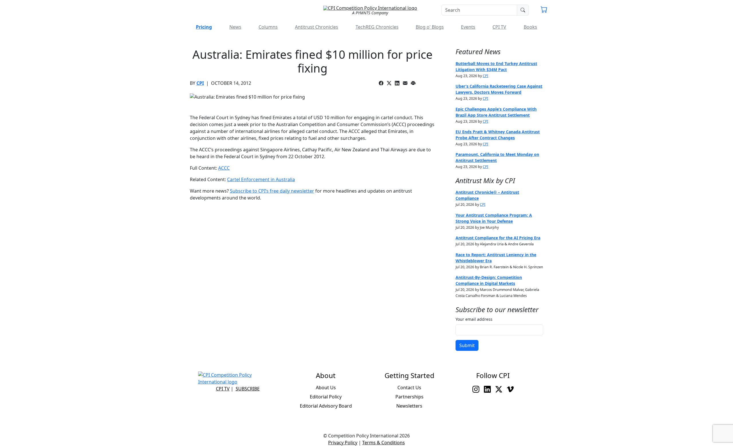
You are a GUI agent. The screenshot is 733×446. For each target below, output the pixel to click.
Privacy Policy (342, 442)
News (235, 27)
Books (530, 27)
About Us (326, 387)
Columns (268, 27)
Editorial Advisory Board (326, 406)
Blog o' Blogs (430, 27)
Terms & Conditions (383, 442)
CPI (200, 83)
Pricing (204, 27)
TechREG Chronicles (377, 27)
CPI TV (499, 27)
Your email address (474, 319)
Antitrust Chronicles (316, 27)
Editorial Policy (326, 397)
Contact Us (409, 387)
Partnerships (409, 397)
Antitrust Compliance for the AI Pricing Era (498, 237)
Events (468, 27)
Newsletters (409, 406)
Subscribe (248, 389)
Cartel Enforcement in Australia (261, 179)
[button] (544, 10)
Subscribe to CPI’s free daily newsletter (272, 191)
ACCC (224, 168)
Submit (467, 345)
